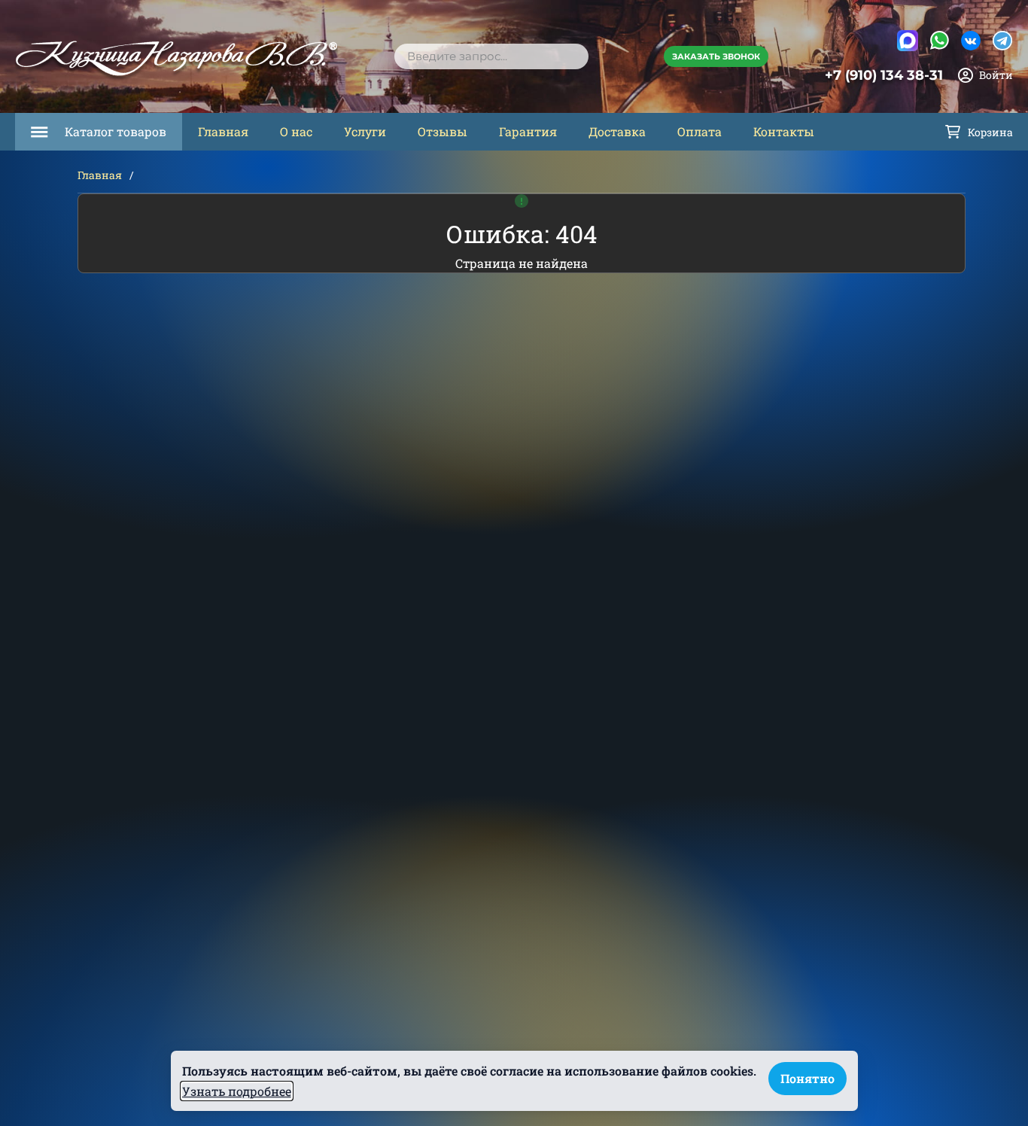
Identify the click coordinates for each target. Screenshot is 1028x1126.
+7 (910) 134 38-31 (884, 75)
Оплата (699, 131)
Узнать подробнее (236, 1091)
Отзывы (442, 131)
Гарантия (528, 131)
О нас (296, 131)
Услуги (365, 131)
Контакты (783, 131)
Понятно (807, 1078)
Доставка (617, 131)
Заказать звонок (716, 56)
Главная (223, 131)
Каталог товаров (115, 131)
